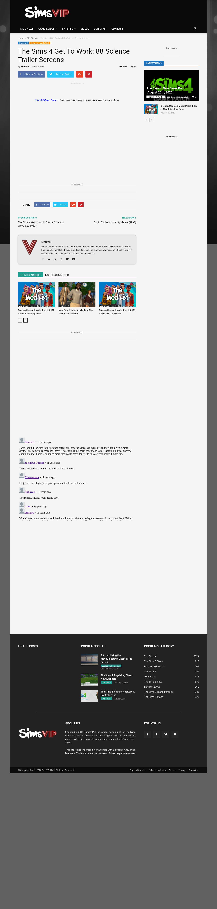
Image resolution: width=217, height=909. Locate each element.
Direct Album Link (45, 100)
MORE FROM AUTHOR (57, 275)
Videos (85, 28)
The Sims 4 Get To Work (40, 43)
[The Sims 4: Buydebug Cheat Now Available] (89, 680)
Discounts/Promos (154, 666)
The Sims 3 (150, 671)
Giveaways (150, 676)
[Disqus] (77, 390)
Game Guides (46, 28)
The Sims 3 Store (153, 661)
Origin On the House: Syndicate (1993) (115, 222)
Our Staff (100, 28)
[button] (195, 29)
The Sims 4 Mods (153, 696)
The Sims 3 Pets (153, 681)
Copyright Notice (138, 770)
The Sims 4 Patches (155, 97)
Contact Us (194, 770)
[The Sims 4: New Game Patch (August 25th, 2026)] (171, 85)
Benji (169, 97)
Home (21, 38)
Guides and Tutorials (111, 666)
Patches (67, 28)
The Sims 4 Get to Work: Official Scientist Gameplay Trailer (41, 224)
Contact (117, 28)
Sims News (27, 28)
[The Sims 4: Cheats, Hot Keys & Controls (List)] (89, 696)
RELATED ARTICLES (30, 275)
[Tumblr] (62, 259)
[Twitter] (68, 259)
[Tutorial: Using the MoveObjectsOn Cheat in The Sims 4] (89, 660)
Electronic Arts (152, 686)
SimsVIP (25, 66)
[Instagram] (56, 259)
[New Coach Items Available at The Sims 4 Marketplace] (76, 294)
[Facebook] (44, 259)
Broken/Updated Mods (29, 306)
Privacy (182, 770)
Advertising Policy (157, 770)
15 (135, 66)
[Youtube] (74, 259)
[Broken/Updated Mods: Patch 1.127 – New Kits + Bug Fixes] (36, 294)
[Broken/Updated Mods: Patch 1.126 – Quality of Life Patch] (117, 294)
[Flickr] (50, 259)
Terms (172, 770)
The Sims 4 (23, 43)
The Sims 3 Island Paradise (159, 691)
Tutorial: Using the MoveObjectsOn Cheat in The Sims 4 (116, 659)
